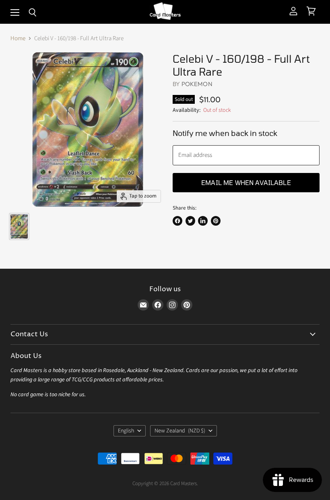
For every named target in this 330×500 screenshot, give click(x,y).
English (126, 431)
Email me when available (246, 182)
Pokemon (197, 84)
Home (17, 38)
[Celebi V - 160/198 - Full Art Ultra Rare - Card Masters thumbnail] (19, 226)
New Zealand (180, 431)
